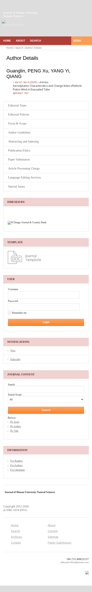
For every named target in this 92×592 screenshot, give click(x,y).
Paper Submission (19, 159)
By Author (15, 426)
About (20, 40)
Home (7, 40)
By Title (14, 431)
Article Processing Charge (24, 168)
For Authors (16, 465)
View (13, 350)
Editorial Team (17, 105)
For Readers (16, 461)
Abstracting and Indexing (23, 141)
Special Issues (16, 186)
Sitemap (53, 537)
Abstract (18, 93)
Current (53, 531)
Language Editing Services (24, 177)
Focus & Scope (17, 123)
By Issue (14, 422)
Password (13, 301)
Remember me (19, 313)
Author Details (33, 47)
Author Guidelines (19, 132)
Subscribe (15, 359)
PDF (26, 93)
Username (13, 289)
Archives (16, 537)
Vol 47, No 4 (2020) (26, 82)
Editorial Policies (18, 114)
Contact (16, 542)
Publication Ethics (19, 150)
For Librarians (17, 470)
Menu (77, 40)
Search (35, 40)
